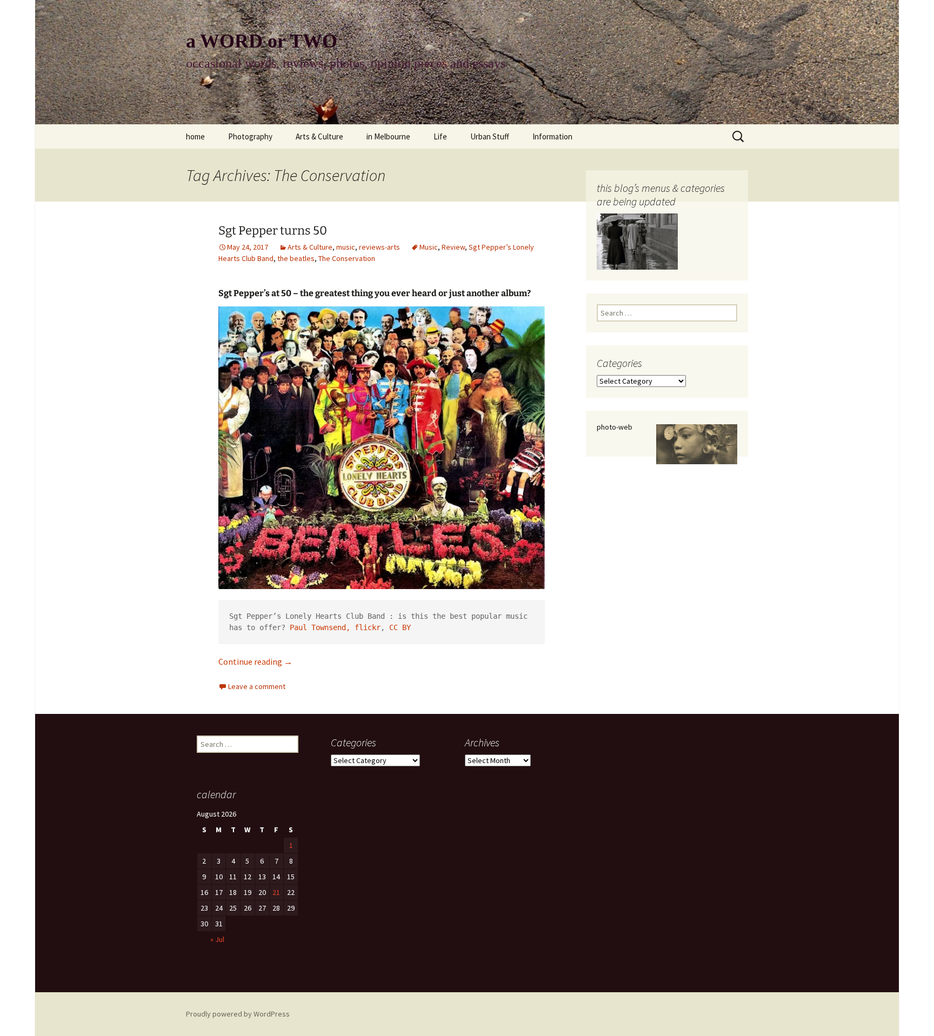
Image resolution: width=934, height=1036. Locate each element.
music (345, 247)
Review (453, 247)
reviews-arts (379, 247)
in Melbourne (388, 136)
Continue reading (255, 661)
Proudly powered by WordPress (238, 1014)
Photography (250, 136)
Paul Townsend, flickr (335, 627)
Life (440, 136)
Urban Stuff (489, 136)
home (195, 136)
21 (276, 892)
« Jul (217, 939)
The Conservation (346, 258)
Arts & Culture (319, 136)
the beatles (296, 258)
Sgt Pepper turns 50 (272, 230)
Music (428, 247)
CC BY (400, 627)
